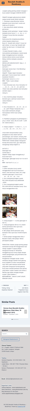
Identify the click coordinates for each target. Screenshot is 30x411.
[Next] (25, 312)
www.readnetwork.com (19, 387)
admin (6, 314)
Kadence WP (21, 406)
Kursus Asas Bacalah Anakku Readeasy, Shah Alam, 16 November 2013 (13, 310)
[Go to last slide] (4, 312)
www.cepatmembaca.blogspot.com (12, 393)
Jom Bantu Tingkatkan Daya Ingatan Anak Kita (23, 289)
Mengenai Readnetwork (10, 339)
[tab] (13, 319)
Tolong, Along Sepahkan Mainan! (7, 288)
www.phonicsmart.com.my (20, 389)
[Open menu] (3, 3)
